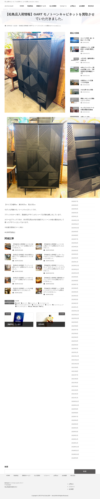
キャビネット (33, 303)
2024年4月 (74, 250)
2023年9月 (74, 277)
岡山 (42, 306)
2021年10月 (75, 364)
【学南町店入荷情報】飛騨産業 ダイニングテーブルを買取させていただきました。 (53, 279)
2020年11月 (75, 401)
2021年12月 (75, 356)
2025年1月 (74, 216)
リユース (49, 305)
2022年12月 (75, 311)
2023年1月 (74, 307)
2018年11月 (75, 450)
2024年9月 (74, 231)
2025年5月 (74, 209)
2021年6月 (74, 379)
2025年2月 (74, 213)
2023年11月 (75, 269)
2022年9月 (74, 322)
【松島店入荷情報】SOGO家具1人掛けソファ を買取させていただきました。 (23, 256)
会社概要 (64, 475)
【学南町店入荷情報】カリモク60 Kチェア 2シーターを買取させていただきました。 (23, 245)
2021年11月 (75, 360)
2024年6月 (74, 243)
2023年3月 (74, 299)
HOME (8, 475)
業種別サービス (26, 475)
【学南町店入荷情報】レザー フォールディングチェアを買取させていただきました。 (53, 256)
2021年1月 (74, 397)
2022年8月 (74, 326)
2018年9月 (74, 458)
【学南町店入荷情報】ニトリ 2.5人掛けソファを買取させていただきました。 (53, 245)
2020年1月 (74, 439)
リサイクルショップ (39, 305)
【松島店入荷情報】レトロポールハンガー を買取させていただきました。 (22, 279)
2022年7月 (74, 329)
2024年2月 (74, 258)
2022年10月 (75, 318)
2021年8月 (74, 371)
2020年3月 (74, 431)
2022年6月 (74, 333)
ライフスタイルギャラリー (24, 305)
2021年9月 (74, 367)
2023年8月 (74, 280)
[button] (7, 179)
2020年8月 (74, 413)
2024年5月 (74, 246)
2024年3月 (74, 254)
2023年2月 (74, 303)
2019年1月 (74, 443)
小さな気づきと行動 (87, 89)
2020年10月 (75, 405)
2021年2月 (74, 394)
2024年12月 (75, 220)
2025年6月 (74, 205)
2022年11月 (75, 314)
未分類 (17, 301)
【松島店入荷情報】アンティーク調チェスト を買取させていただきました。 (22, 267)
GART (18, 303)
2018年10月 (75, 454)
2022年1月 (74, 352)
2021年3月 (74, 390)
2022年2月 (74, 348)
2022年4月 (74, 341)
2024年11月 (75, 224)
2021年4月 (74, 386)
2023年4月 (74, 296)
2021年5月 (74, 382)
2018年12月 (75, 447)
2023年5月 (74, 292)
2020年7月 (74, 416)
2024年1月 (74, 262)
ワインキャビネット (22, 306)
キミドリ (25, 303)
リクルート (47, 475)
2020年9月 (74, 409)
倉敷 (31, 306)
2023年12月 (75, 265)
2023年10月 (75, 273)
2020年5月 (74, 424)
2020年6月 (74, 420)
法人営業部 (37, 475)
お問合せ (56, 475)
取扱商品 (16, 475)
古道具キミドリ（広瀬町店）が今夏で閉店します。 (87, 49)
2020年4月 (74, 428)
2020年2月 (74, 435)
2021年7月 (74, 375)
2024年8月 (74, 235)
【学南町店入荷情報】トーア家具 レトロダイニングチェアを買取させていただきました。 (53, 290)
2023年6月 (74, 288)
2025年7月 (74, 201)
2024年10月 (75, 228)
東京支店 (73, 475)
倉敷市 (37, 306)
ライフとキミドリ (44, 303)
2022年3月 (74, 345)
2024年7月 (74, 239)
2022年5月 (74, 337)
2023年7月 (74, 284)
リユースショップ (58, 305)
